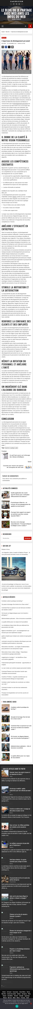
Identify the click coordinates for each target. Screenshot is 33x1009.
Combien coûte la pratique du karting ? (12, 601)
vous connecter (13, 478)
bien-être (7, 448)
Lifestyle (12, 912)
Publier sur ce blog (30, 26)
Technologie (13, 841)
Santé (11, 823)
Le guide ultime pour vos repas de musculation (15, 622)
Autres (12, 770)
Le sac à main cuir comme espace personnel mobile (16, 668)
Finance (4, 996)
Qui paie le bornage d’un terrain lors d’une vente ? (15, 604)
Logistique (27, 996)
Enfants (19, 994)
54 (5, 986)
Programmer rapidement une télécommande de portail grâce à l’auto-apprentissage (20, 969)
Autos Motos (13, 787)
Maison (5, 998)
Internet (16, 996)
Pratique (23, 998)
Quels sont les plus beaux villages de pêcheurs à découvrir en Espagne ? (19, 897)
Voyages (12, 807)
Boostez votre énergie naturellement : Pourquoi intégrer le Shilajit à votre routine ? (6, 524)
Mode (14, 998)
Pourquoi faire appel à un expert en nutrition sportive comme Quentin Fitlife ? (6, 514)
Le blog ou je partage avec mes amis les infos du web (16, 13)
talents (14, 197)
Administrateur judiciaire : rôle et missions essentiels (16, 618)
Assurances (15, 992)
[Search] (25, 26)
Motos (18, 998)
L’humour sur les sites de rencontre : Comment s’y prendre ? (19, 915)
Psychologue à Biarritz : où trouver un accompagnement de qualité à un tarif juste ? (6, 505)
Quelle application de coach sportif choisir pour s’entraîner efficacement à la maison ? (6, 495)
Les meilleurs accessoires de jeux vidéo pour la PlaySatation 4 (19, 844)
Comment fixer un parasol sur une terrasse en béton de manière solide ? (6, 728)
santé (16, 448)
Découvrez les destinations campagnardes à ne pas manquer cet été (20, 931)
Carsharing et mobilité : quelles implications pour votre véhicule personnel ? (20, 790)
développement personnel (20, 103)
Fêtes (29, 994)
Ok (17, 1006)
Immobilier (10, 996)
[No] (31, 1003)
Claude (4, 43)
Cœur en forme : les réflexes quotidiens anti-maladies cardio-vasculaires (19, 826)
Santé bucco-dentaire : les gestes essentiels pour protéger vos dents (18, 860)
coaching (12, 448)
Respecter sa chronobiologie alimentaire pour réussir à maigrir (20, 950)
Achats (4, 992)
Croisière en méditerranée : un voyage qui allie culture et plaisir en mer (20, 810)
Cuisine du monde (11, 994)
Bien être (4, 37)
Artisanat (9, 992)
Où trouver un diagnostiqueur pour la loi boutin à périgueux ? (6, 738)
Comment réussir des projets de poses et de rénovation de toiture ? (20, 773)
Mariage (10, 998)
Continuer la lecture (7, 783)
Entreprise (13, 876)
